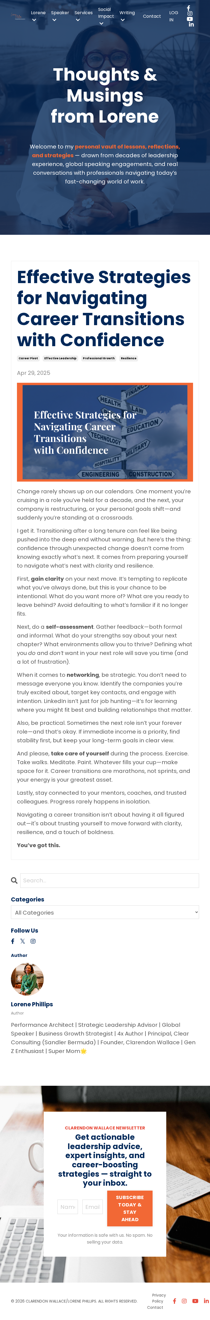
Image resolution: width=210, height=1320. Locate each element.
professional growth (99, 358)
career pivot (28, 358)
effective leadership (60, 358)
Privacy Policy (159, 1298)
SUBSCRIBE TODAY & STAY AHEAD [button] (130, 1208)
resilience (128, 358)
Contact (152, 16)
